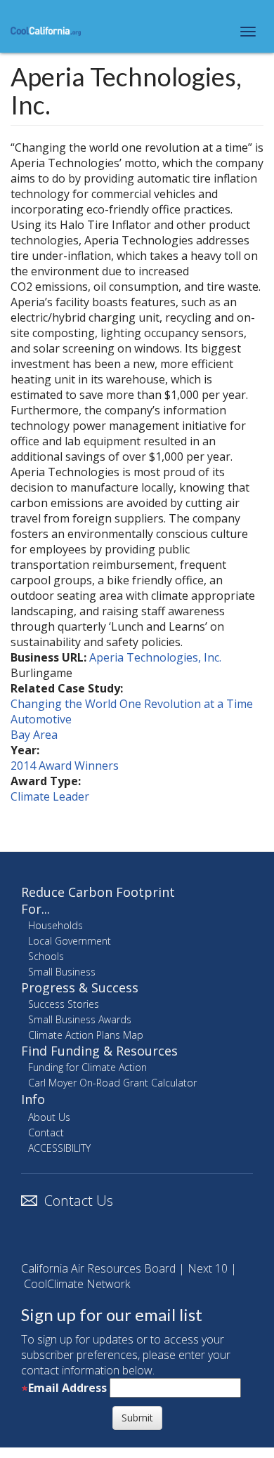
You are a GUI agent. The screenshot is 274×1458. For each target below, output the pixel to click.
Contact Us (78, 1200)
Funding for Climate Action (87, 1067)
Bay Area (34, 734)
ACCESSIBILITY (59, 1148)
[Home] (45, 31)
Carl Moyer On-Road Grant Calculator (112, 1082)
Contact (46, 1132)
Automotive (41, 719)
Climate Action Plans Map (85, 1035)
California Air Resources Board (98, 1268)
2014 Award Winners (65, 765)
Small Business (62, 971)
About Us (49, 1117)
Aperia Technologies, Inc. (155, 657)
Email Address (67, 1387)
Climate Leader (50, 796)
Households (55, 925)
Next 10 (208, 1268)
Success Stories (63, 1004)
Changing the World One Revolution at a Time (132, 703)
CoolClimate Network (77, 1284)
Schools (46, 956)
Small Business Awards (79, 1019)
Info (33, 1099)
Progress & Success (79, 987)
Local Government (69, 940)
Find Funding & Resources (99, 1050)
